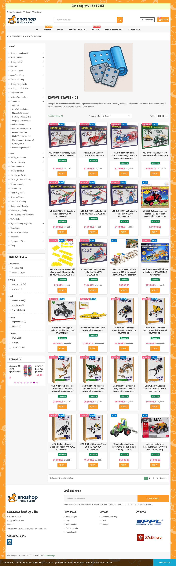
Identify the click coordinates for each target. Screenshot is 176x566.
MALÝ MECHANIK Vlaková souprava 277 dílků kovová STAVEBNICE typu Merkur (124, 272)
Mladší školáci (19, 301)
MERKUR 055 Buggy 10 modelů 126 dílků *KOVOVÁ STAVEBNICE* (62, 330)
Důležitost (107, 116)
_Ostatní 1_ (18, 347)
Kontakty (37, 12)
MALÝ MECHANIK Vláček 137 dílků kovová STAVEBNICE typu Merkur (155, 272)
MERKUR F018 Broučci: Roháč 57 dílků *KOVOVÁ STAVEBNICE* (155, 388)
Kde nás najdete (14, 12)
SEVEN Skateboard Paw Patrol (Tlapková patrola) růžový (32, 369)
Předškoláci (18, 305)
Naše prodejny (71, 517)
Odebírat (154, 498)
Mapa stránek (70, 532)
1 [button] (15, 383)
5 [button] (28, 383)
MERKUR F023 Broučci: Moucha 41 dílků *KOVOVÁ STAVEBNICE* (155, 330)
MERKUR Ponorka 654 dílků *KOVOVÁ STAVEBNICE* (93, 328)
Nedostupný (18, 273)
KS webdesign (50, 556)
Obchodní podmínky (109, 517)
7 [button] (34, 383)
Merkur (16, 338)
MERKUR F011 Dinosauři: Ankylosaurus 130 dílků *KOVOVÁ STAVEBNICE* (124, 388)
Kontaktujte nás (71, 528)
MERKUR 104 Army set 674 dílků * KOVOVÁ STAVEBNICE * (155, 155)
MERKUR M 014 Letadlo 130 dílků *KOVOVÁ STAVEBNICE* (93, 212)
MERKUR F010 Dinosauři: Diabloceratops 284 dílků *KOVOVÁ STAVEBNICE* (93, 388)
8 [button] (37, 383)
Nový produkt (19, 284)
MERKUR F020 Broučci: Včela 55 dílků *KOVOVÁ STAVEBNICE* (93, 447)
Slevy (67, 520)
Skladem (17, 268)
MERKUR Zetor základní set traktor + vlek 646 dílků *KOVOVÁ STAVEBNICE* (155, 214)
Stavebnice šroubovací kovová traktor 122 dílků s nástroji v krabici (124, 447)
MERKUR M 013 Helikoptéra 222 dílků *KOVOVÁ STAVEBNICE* (62, 214)
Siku (15, 343)
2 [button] (18, 383)
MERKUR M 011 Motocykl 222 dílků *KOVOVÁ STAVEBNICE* (62, 154)
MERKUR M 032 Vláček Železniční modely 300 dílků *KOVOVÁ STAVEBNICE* (124, 155)
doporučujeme (19, 322)
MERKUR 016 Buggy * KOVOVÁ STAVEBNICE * (93, 154)
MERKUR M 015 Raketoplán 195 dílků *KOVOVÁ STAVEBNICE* (93, 272)
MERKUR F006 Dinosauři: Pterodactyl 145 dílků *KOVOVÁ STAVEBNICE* (62, 388)
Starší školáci (19, 310)
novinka (16, 326)
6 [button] (31, 383)
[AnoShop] (22, 20)
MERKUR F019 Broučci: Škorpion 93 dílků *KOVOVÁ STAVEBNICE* (62, 447)
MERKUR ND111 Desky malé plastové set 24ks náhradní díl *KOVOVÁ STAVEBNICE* (62, 272)
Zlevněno (17, 289)
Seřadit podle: (94, 116)
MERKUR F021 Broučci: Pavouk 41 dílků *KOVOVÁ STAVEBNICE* (124, 330)
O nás (27, 12)
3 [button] (21, 383)
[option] (26, 372)
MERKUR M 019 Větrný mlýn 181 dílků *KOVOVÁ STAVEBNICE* (124, 214)
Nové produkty (71, 524)
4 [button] (24, 383)
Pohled (152, 116)
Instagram (9, 542)
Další (163, 478)
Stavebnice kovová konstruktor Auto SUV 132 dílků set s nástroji (155, 447)
